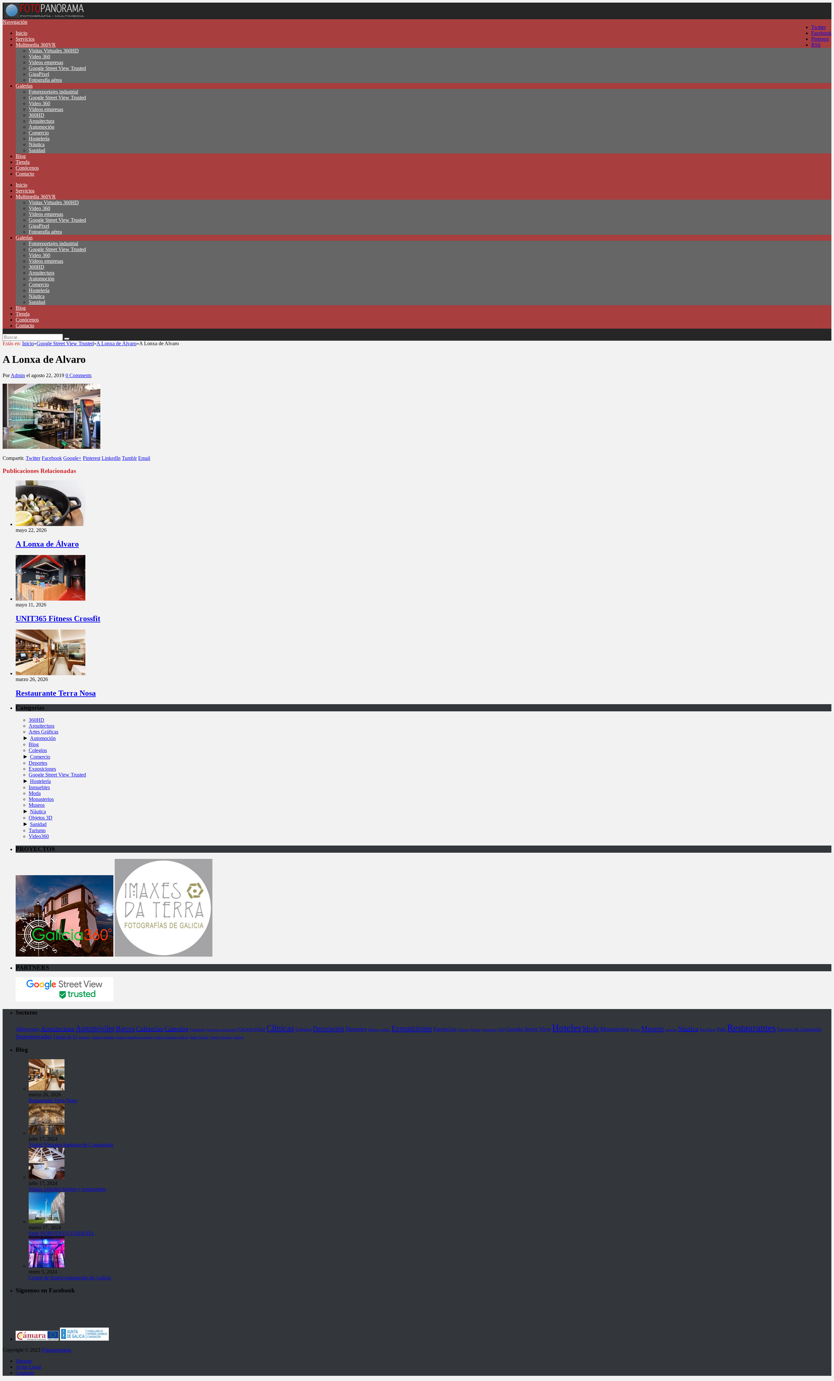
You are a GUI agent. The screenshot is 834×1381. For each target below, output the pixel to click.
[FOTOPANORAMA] (44, 16)
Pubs (721, 1029)
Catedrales (197, 1030)
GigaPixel (39, 74)
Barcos (125, 1028)
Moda (35, 793)
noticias (671, 1030)
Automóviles (95, 1028)
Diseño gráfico (379, 1030)
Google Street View (528, 1029)
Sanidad (37, 150)
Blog (21, 156)
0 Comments (78, 375)
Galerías (24, 86)
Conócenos (27, 168)
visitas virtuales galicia (171, 1037)
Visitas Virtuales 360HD (54, 50)
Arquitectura (41, 121)
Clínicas (280, 1028)
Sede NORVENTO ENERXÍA (61, 1233)
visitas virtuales (103, 1037)
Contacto (25, 174)
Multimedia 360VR (36, 45)
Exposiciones (42, 769)
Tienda (23, 162)
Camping (177, 1028)
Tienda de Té (65, 1036)
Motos (635, 1030)
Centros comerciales (222, 1030)
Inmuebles (39, 787)
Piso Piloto (708, 1030)
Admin (18, 375)
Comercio (39, 132)
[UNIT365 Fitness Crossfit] (50, 599)
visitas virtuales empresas (134, 1037)
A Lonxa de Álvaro (47, 544)
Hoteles (566, 1027)
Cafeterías (149, 1028)
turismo (84, 1037)
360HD (36, 115)
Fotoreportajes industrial (53, 91)
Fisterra (463, 1030)
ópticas (238, 1037)
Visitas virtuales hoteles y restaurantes (67, 1189)
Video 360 (39, 56)
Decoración (328, 1028)
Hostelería (39, 138)
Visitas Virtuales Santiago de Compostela (71, 1144)
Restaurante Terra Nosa (56, 693)
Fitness (475, 1030)
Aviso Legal (28, 1367)
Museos (37, 805)
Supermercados (34, 1036)
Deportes (38, 763)
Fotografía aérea (45, 80)
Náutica (37, 144)
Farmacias (445, 1029)
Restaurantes (751, 1027)
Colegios (38, 750)
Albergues (27, 1029)
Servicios (25, 39)
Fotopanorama (56, 1350)
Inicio (21, 33)
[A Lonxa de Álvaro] (50, 524)
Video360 (39, 836)
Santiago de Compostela (799, 1029)
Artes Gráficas (43, 731)
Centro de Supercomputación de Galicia (70, 1277)
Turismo (37, 830)
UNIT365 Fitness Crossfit (58, 618)
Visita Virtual (198, 1037)
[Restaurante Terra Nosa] (50, 673)
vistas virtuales (221, 1037)
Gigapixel (489, 1030)
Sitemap (24, 1361)
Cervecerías (251, 1029)
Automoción (41, 127)
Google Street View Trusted (57, 68)
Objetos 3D (40, 817)
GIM (501, 1030)
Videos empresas (46, 62)
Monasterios (41, 799)
